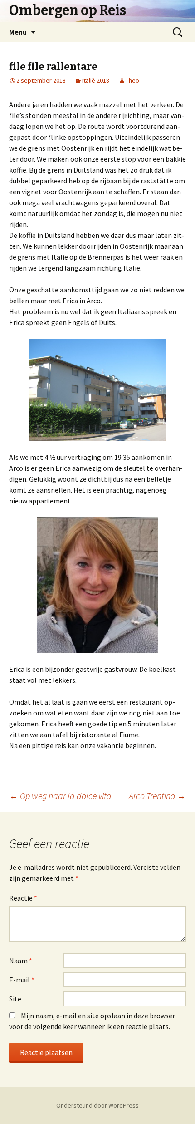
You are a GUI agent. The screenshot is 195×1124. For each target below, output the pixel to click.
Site (15, 998)
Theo (132, 80)
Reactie (23, 897)
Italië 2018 (95, 80)
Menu (18, 31)
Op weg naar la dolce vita (60, 795)
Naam (20, 960)
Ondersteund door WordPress (97, 1105)
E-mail (21, 979)
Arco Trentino (157, 795)
